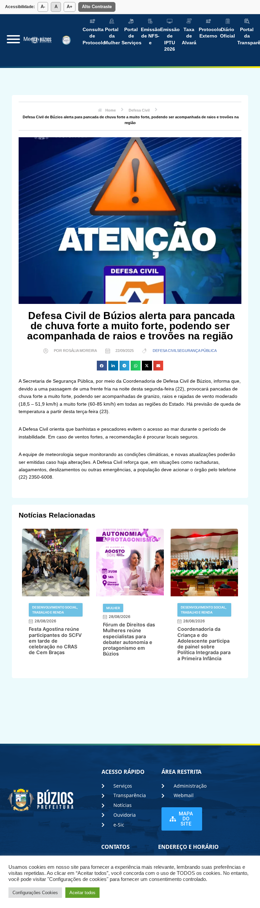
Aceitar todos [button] (82, 892)
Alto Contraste (97, 6)
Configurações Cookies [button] (35, 892)
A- (43, 6)
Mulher (113, 608)
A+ (69, 6)
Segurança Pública (197, 351)
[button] (102, 366)
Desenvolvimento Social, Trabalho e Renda (55, 609)
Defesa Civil (165, 351)
